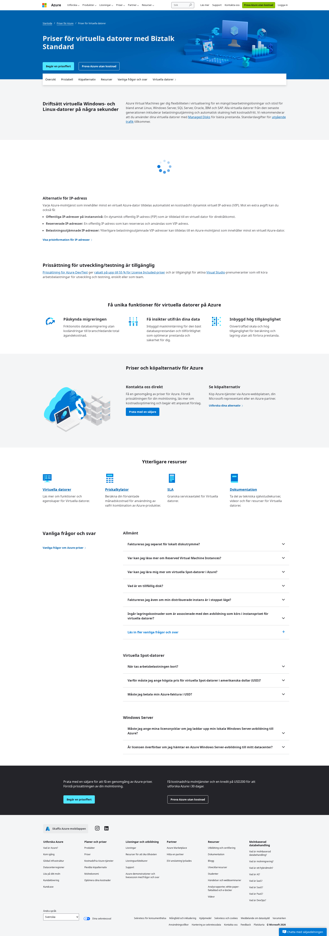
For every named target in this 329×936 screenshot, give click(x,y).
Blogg (211, 860)
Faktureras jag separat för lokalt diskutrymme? (164, 544)
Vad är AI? (254, 874)
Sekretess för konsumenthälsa (150, 918)
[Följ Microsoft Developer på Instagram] (97, 828)
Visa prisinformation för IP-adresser (66, 239)
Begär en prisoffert (58, 66)
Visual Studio (215, 272)
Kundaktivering (51, 880)
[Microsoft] (44, 5)
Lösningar (105, 5)
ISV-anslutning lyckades (179, 860)
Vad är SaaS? (256, 887)
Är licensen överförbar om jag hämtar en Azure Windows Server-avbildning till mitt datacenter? (200, 747)
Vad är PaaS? (256, 893)
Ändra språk (49, 911)
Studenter (213, 873)
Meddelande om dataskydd (255, 918)
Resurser (147, 5)
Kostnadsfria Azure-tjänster (98, 860)
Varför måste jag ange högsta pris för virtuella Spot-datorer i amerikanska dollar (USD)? (194, 680)
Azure (56, 5)
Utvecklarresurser (217, 867)
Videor (211, 896)
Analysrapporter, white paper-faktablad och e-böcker (223, 888)
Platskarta (259, 924)
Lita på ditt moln (51, 873)
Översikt (50, 79)
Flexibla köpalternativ (95, 867)
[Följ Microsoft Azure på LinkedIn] (106, 829)
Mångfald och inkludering (182, 918)
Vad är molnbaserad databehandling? (260, 853)
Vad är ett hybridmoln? (261, 867)
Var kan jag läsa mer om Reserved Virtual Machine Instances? (174, 558)
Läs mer (204, 5)
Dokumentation (243, 489)
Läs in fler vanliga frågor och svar (153, 632)
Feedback (246, 924)
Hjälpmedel (205, 918)
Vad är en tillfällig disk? (145, 586)
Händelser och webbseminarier (224, 880)
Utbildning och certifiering (221, 847)
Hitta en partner (175, 854)
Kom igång (48, 854)
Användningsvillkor (179, 924)
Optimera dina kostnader (97, 880)
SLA (170, 489)
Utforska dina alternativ (224, 405)
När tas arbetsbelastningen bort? (153, 666)
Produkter (88, 5)
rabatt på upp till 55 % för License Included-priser (129, 272)
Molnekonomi (91, 873)
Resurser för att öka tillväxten (141, 854)
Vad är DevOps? (257, 900)
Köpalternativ (87, 79)
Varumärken (279, 918)
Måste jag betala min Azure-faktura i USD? (160, 694)
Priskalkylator (117, 489)
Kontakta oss (232, 5)
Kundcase (48, 886)
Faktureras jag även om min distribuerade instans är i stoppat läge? (179, 600)
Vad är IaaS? (255, 880)
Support (217, 5)
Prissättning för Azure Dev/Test (65, 272)
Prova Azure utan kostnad (258, 5)
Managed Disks (199, 117)
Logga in (283, 5)
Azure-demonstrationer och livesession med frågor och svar (142, 875)
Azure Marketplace (177, 847)
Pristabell (67, 79)
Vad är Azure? (50, 847)
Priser (119, 5)
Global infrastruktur (53, 860)
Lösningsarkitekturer (137, 860)
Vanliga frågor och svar (132, 79)
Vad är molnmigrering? (261, 861)
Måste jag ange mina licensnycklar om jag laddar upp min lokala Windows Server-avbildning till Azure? (200, 731)
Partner (132, 5)
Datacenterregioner (53, 867)
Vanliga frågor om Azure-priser (63, 547)
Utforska (72, 5)
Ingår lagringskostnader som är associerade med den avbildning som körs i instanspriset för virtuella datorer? (198, 616)
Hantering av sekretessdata (206, 924)
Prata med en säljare (142, 412)
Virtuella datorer (163, 79)
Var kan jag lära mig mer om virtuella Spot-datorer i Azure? (172, 572)
